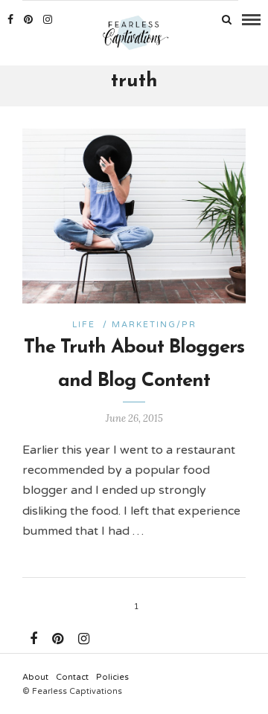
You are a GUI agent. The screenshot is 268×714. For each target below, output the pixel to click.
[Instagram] (47, 19)
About (35, 677)
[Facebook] (33, 639)
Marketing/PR (154, 324)
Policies (112, 677)
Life (83, 324)
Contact (72, 677)
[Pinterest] (28, 19)
